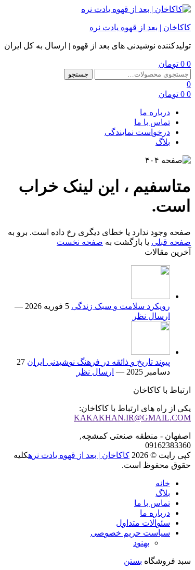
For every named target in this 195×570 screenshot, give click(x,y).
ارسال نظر (151, 316)
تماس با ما (152, 122)
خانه (162, 483)
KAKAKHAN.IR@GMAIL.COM (132, 417)
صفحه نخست (80, 242)
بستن (133, 560)
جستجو (78, 74)
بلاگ (162, 142)
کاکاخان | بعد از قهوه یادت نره (140, 27)
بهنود (141, 542)
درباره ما (155, 112)
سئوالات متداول (143, 522)
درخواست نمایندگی (137, 132)
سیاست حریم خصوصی (130, 532)
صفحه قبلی (171, 242)
